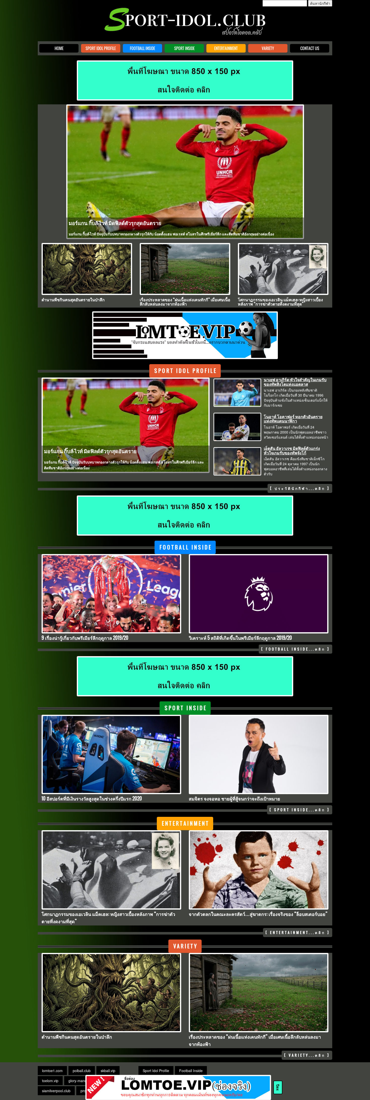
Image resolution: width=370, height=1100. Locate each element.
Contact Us (309, 48)
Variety (268, 48)
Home (59, 48)
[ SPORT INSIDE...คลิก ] (300, 809)
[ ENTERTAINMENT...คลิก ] (298, 932)
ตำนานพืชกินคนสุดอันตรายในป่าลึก (73, 300)
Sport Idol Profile (101, 48)
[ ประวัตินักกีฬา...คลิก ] (300, 488)
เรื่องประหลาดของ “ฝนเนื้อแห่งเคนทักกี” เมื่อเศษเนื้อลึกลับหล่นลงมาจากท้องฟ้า (185, 302)
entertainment (185, 823)
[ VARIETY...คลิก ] (307, 1055)
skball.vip (108, 1070)
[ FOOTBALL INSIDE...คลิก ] (295, 649)
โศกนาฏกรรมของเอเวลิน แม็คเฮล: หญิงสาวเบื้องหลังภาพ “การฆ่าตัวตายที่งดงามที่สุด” (280, 302)
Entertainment (226, 48)
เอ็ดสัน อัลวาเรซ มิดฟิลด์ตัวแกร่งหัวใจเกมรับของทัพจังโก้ (292, 450)
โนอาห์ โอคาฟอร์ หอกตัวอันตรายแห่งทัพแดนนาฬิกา (293, 418)
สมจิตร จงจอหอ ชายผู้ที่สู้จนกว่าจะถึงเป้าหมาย (234, 798)
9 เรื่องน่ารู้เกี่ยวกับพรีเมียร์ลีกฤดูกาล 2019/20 (85, 637)
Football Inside (142, 48)
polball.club (82, 1070)
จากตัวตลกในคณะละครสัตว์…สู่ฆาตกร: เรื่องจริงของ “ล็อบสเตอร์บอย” (258, 914)
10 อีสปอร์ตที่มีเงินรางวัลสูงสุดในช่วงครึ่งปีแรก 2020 (92, 798)
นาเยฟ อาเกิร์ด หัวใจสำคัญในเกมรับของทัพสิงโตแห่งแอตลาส (295, 381)
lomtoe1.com (52, 1070)
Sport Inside (184, 48)
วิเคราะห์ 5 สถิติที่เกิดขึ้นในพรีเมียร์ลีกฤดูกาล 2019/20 (240, 637)
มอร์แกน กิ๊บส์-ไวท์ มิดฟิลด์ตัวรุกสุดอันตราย (115, 223)
